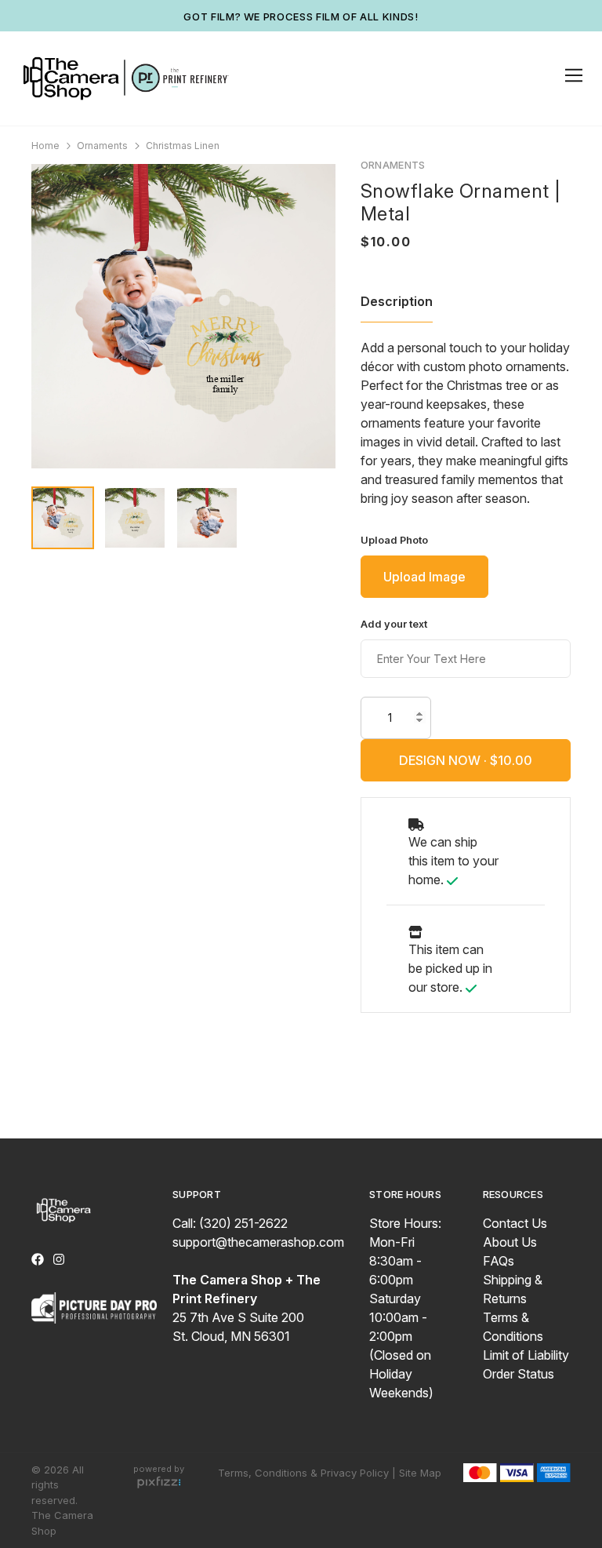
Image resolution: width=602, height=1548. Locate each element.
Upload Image (424, 577)
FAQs (498, 1261)
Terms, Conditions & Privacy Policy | (307, 1472)
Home (45, 145)
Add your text (394, 624)
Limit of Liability (526, 1355)
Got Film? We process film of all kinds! (300, 16)
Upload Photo (394, 540)
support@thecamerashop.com (258, 1242)
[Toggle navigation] (571, 76)
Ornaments (102, 145)
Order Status (518, 1374)
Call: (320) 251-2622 (230, 1223)
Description (397, 301)
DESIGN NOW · (444, 760)
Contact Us (515, 1223)
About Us (510, 1242)
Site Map (420, 1472)
